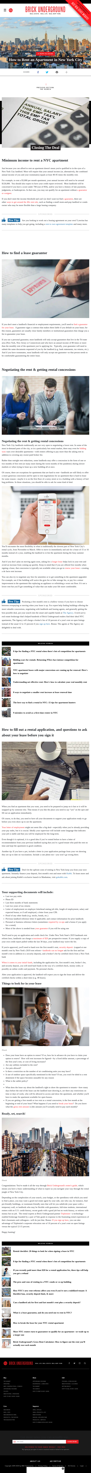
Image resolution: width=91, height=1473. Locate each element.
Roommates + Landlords (40, 1384)
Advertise (55, 1461)
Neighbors (7, 1410)
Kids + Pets (7, 1412)
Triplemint (65, 1213)
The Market (7, 1381)
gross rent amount (21, 1107)
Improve (36, 1406)
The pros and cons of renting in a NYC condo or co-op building (42, 1282)
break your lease (66, 1103)
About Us (35, 1461)
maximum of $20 (40, 938)
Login (82, 1466)
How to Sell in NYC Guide (70, 1389)
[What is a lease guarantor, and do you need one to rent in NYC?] (6, 1312)
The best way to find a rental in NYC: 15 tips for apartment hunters (44, 702)
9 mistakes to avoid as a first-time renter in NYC (35, 713)
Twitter (74, 1363)
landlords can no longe (52, 950)
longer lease (57, 561)
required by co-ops (56, 922)
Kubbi (69, 873)
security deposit (66, 947)
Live (5, 1406)
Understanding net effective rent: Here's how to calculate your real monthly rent (50, 682)
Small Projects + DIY (39, 1412)
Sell (63, 1378)
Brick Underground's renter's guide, (62, 1185)
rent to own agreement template (59, 224)
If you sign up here (60, 1220)
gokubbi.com (61, 877)
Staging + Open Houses (69, 1381)
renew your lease (72, 568)
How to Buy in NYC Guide (11, 1396)
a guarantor (68, 199)
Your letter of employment (13, 827)
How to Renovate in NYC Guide (42, 1422)
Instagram (79, 1363)
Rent (34, 1378)
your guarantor (41, 928)
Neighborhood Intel (10, 1415)
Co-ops (6, 1391)
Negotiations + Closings (70, 1384)
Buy (5, 1378)
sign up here (44, 624)
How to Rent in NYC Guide (41, 1391)
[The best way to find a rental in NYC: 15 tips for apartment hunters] (6, 702)
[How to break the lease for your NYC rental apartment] (6, 1323)
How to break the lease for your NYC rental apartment (38, 1323)
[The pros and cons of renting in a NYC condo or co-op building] (6, 1282)
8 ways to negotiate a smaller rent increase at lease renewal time (42, 692)
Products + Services (39, 1420)
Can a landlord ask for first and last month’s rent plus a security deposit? (47, 1302)
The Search (36, 1389)
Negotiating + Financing (11, 1394)
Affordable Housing (10, 1389)
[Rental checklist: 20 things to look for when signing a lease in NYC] (6, 1251)
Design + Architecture (40, 1417)
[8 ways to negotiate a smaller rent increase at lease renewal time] (6, 692)
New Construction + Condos (13, 1386)
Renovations (37, 1415)
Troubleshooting (9, 1420)
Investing (6, 1384)
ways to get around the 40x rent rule (22, 202)
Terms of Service (57, 1466)
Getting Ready (66, 1386)
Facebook (69, 1363)
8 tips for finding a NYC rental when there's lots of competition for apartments (49, 651)
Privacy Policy (42, 1466)
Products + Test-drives (11, 1417)
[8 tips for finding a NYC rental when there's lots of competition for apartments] (6, 651)
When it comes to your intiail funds (17, 962)
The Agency (68, 613)
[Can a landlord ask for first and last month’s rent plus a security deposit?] (6, 1302)
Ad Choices (71, 1466)
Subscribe (72, 1442)
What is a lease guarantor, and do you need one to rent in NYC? (43, 1312)
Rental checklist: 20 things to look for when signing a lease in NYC (44, 1251)
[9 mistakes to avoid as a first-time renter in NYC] (6, 712)
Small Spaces (37, 1410)
